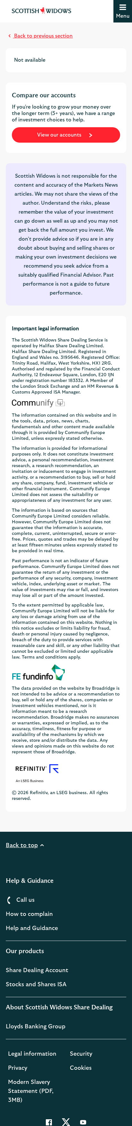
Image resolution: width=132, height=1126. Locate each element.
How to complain (29, 914)
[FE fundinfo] (66, 672)
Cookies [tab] (81, 1068)
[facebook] (49, 1121)
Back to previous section (43, 36)
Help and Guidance (32, 928)
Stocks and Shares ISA (36, 985)
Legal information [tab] (32, 1054)
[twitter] (66, 1121)
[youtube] (83, 1121)
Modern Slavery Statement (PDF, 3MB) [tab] (31, 1091)
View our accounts (60, 134)
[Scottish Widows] (41, 10)
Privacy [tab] (17, 1068)
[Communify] (66, 403)
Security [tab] (81, 1054)
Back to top (22, 845)
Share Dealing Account (37, 970)
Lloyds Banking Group (35, 1027)
